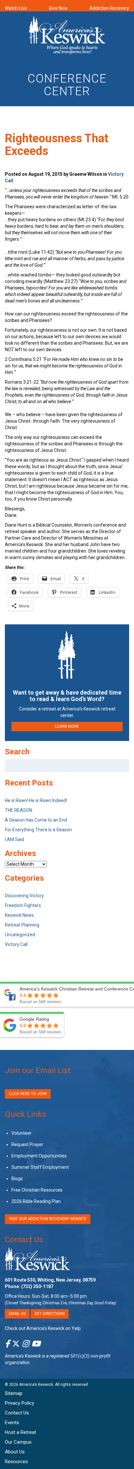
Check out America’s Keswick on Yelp (43, 1328)
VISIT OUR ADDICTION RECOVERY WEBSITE (48, 1219)
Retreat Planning (22, 924)
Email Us (17, 1313)
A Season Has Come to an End (36, 820)
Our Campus (18, 1442)
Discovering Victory (24, 895)
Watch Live (16, 8)
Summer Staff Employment (40, 1167)
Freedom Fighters (23, 905)
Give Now (58, 8)
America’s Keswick (36, 1384)
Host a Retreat (20, 1432)
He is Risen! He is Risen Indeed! (36, 800)
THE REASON (18, 810)
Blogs (17, 1178)
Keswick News (19, 915)
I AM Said (14, 839)
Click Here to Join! (28, 1094)
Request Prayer (27, 1144)
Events (12, 1422)
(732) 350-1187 (37, 1286)
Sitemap (13, 1393)
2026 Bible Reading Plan (36, 1201)
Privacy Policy (19, 1403)
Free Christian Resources (36, 1190)
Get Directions (49, 1313)
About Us (15, 1452)
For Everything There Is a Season (38, 829)
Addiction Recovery (109, 8)
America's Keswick (23, 1356)
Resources (16, 1461)
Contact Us (24, 1239)
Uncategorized (20, 934)
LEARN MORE (67, 726)
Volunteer (21, 1133)
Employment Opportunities (39, 1155)
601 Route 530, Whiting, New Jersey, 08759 (50, 1280)
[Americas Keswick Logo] (67, 36)
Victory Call (16, 944)
